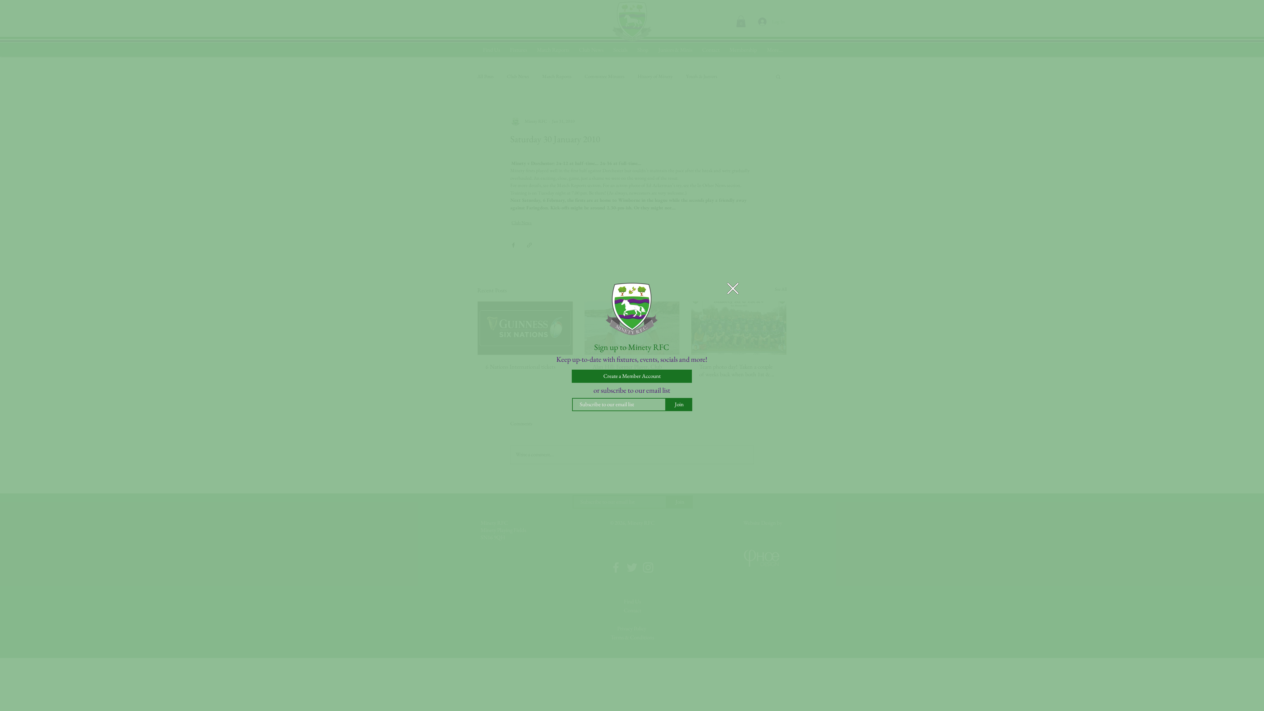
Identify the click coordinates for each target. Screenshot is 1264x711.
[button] (733, 288)
